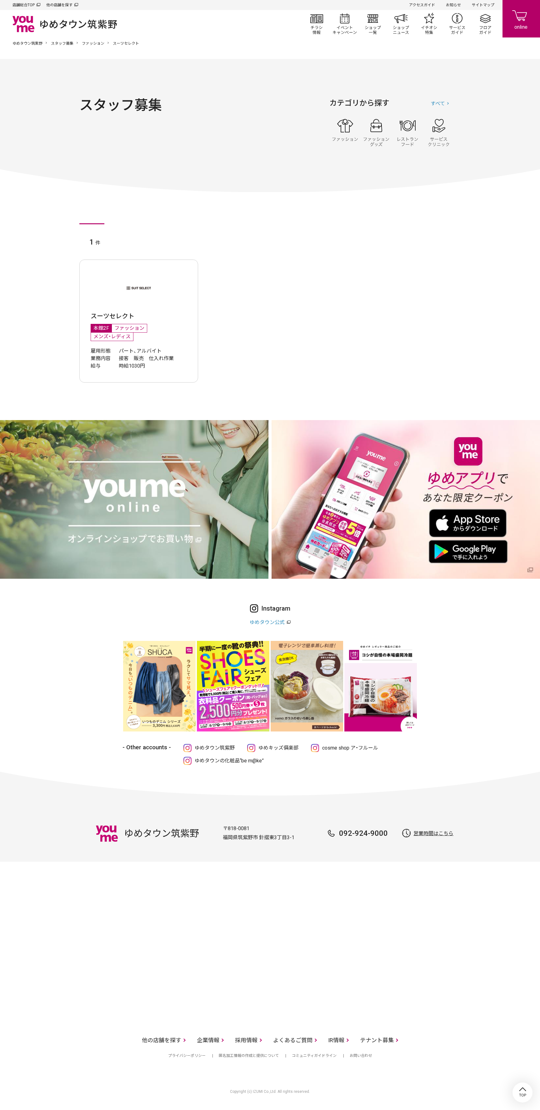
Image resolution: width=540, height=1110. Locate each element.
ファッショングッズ (376, 133)
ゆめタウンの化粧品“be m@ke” (229, 761)
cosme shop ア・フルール (350, 748)
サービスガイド (457, 23)
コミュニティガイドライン (314, 1055)
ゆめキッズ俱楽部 (278, 748)
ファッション (93, 43)
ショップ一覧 (373, 23)
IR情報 (336, 1040)
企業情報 (208, 1040)
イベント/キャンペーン (345, 23)
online (521, 18)
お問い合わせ (361, 1055)
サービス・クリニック (438, 133)
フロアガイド (485, 23)
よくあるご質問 (292, 1040)
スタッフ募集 (62, 43)
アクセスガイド (422, 5)
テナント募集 (377, 1040)
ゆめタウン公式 (267, 622)
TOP (522, 1093)
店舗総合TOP (23, 5)
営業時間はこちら (433, 833)
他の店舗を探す (59, 5)
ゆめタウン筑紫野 (27, 43)
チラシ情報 (316, 23)
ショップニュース (401, 23)
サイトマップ (483, 5)
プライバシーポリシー (187, 1055)
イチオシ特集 (429, 23)
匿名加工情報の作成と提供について (249, 1055)
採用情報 (246, 1040)
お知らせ (453, 5)
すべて (438, 104)
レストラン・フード (407, 133)
